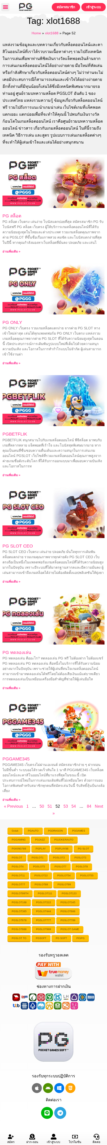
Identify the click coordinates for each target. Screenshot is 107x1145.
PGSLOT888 (19, 929)
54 (73, 806)
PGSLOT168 (19, 902)
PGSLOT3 (80, 857)
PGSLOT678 (19, 920)
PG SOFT (61, 938)
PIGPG (80, 938)
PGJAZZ (40, 839)
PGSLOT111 (45, 893)
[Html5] (70, 1088)
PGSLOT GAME (69, 929)
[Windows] (59, 1088)
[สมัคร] (11, 1137)
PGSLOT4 (18, 866)
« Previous (13, 806)
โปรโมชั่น (75, 1142)
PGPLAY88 (61, 848)
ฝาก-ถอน (32, 1142)
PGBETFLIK (14, 434)
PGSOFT (41, 938)
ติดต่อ (96, 1142)
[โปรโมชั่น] (75, 1137)
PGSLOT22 (41, 875)
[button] (5, 7)
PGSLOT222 (43, 902)
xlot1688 (51, 33)
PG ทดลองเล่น (16, 652)
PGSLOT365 (19, 911)
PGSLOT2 (59, 857)
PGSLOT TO (19, 938)
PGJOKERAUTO (63, 839)
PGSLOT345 (67, 902)
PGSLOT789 (67, 920)
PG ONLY (12, 322)
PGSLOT (17, 857)
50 (42, 806)
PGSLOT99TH (20, 893)
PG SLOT (83, 848)
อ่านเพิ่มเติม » (11, 251)
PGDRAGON (55, 830)
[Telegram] (60, 1113)
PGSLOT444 (43, 911)
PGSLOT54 (64, 875)
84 (89, 806)
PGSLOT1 (38, 857)
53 (65, 806)
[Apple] (37, 1088)
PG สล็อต (11, 215)
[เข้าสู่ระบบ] (53, 1137)
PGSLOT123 (69, 893)
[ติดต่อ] (96, 1137)
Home (36, 33)
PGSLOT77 (18, 884)
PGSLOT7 (60, 866)
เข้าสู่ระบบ (53, 1142)
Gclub (15, 830)
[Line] (47, 1113)
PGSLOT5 (39, 866)
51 (50, 806)
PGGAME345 (16, 758)
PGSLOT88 (41, 884)
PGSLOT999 (43, 929)
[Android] (48, 1088)
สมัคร (10, 1142)
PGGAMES (78, 830)
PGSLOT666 (67, 911)
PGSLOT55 (87, 875)
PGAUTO (33, 830)
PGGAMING (19, 839)
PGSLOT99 (64, 884)
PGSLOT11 (18, 875)
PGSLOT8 (82, 866)
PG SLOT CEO (17, 546)
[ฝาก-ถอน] (32, 1137)
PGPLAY (41, 848)
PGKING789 (19, 848)
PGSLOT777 (43, 920)
